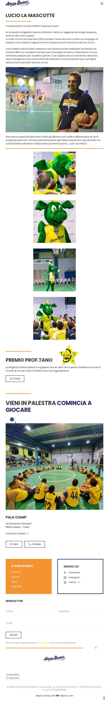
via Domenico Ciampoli (18, 523)
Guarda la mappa (15, 533)
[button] (101, 3)
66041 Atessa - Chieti (17, 527)
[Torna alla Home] (17, 3)
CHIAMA (36, 544)
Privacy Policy (14, 675)
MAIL (15, 544)
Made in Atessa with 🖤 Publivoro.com (54, 695)
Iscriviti (13, 635)
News (14, 581)
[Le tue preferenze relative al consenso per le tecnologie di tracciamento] (104, 698)
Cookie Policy (14, 678)
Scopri (16, 378)
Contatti (16, 572)
